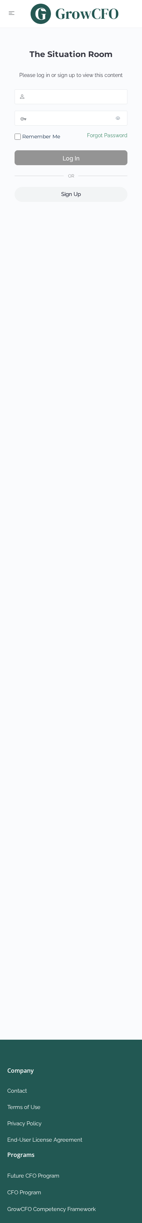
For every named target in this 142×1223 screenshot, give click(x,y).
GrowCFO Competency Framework (51, 1209)
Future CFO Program (33, 1176)
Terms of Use (23, 1107)
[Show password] (120, 118)
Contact (17, 1091)
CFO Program (24, 1192)
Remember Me (40, 136)
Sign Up (71, 194)
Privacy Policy (24, 1123)
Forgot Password (107, 135)
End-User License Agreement (44, 1140)
